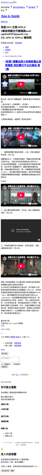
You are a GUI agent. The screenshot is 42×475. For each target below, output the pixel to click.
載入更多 (4, 353)
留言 (17, 337)
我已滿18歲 (5, 471)
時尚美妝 (18, 43)
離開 (12, 471)
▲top (3, 349)
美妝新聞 (17, 346)
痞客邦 (13, 337)
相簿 (7, 47)
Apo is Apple (10, 16)
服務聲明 (23, 445)
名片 (7, 52)
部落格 (7, 50)
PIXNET (10, 442)
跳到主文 (4, 22)
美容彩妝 (17, 343)
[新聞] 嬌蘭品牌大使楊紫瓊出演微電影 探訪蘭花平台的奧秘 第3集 (23, 65)
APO (2, 325)
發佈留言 (4, 367)
